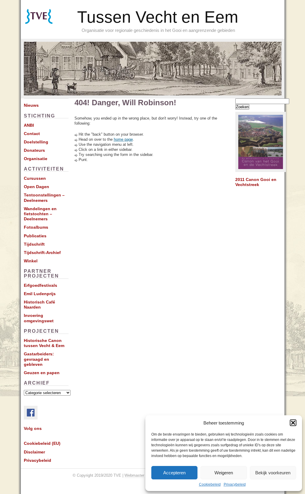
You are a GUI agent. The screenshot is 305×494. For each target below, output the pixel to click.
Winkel (31, 260)
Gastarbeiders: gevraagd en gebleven (39, 359)
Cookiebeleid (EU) (42, 443)
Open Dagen (36, 186)
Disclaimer (34, 452)
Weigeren (223, 472)
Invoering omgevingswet (39, 318)
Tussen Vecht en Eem (157, 17)
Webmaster (134, 475)
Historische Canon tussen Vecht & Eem (44, 343)
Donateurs (34, 150)
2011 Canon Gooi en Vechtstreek (255, 182)
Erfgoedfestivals (40, 285)
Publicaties (35, 235)
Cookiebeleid (210, 484)
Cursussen (35, 178)
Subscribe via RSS (47, 24)
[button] (293, 423)
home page (123, 139)
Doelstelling (36, 142)
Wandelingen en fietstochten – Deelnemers (40, 214)
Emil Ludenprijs (40, 293)
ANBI (29, 125)
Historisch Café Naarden (39, 304)
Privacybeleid (235, 484)
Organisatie (35, 158)
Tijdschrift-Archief (42, 252)
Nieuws (31, 105)
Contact (32, 133)
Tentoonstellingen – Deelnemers (44, 197)
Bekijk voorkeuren (272, 472)
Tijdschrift (34, 244)
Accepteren (174, 472)
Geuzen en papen (42, 372)
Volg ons (33, 428)
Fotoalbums (36, 227)
